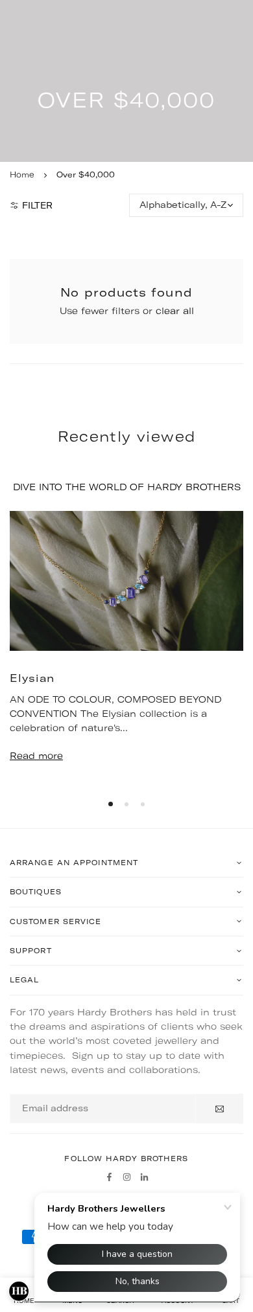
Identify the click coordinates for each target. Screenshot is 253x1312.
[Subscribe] (219, 1109)
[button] (110, 804)
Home (22, 174)
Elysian (32, 678)
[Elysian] (126, 581)
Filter (37, 205)
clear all (175, 311)
